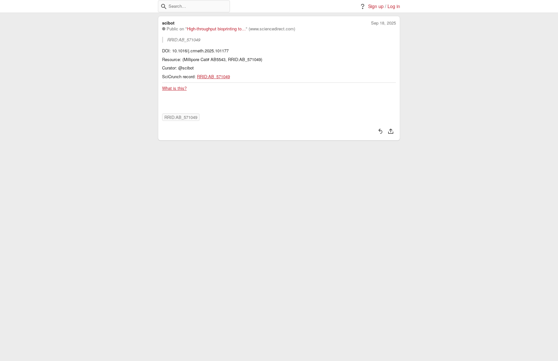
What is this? (174, 88)
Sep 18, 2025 (383, 23)
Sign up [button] (376, 6)
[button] (164, 6)
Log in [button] (394, 6)
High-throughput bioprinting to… (216, 29)
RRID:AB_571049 (213, 77)
